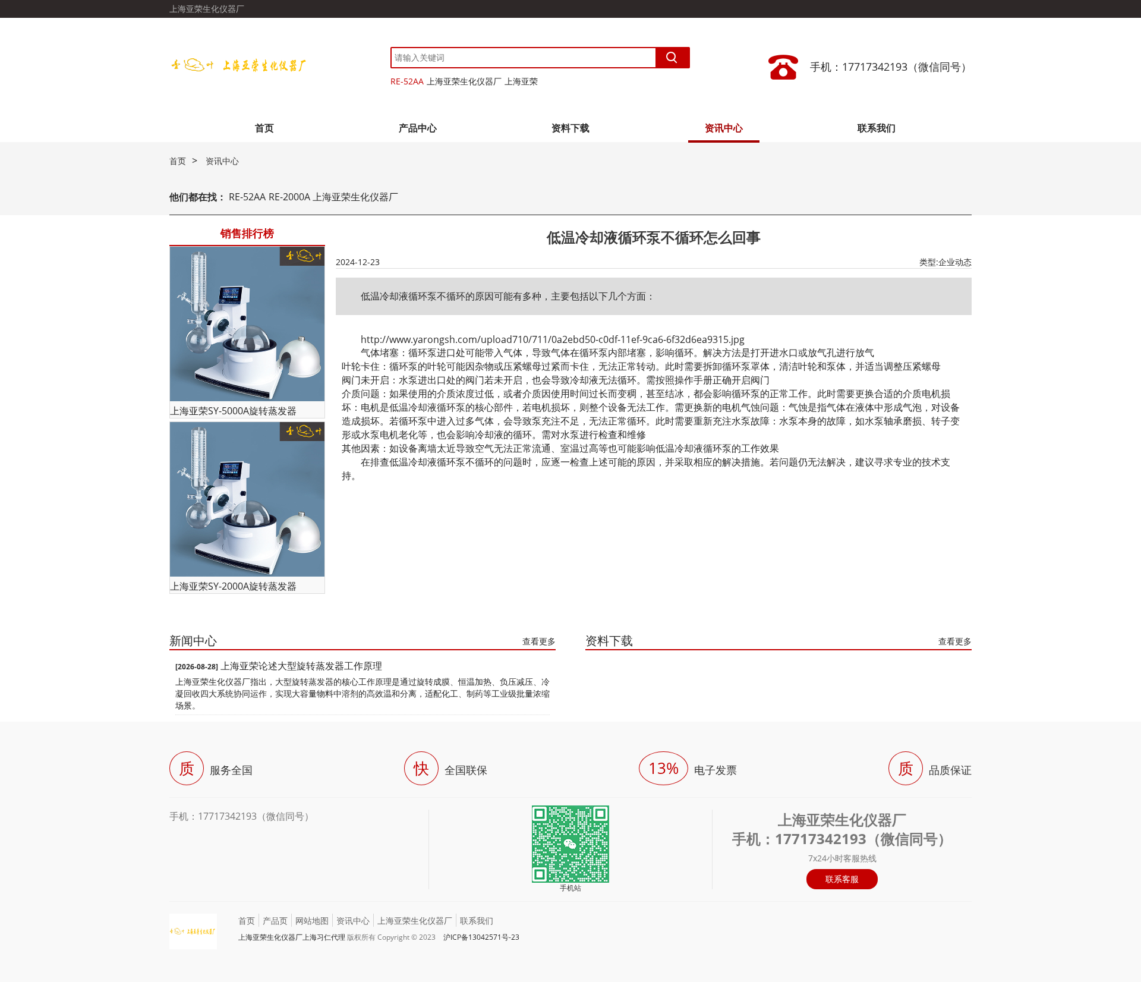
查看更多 (539, 641)
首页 (264, 127)
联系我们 (877, 127)
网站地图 (312, 920)
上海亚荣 (521, 81)
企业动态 (955, 261)
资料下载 (570, 127)
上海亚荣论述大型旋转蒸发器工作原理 (301, 665)
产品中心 (418, 127)
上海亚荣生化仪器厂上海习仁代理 (291, 937)
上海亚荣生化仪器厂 (464, 81)
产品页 (275, 920)
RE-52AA (407, 81)
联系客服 (842, 879)
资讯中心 (724, 127)
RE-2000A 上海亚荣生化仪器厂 (333, 196)
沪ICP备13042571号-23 (481, 937)
